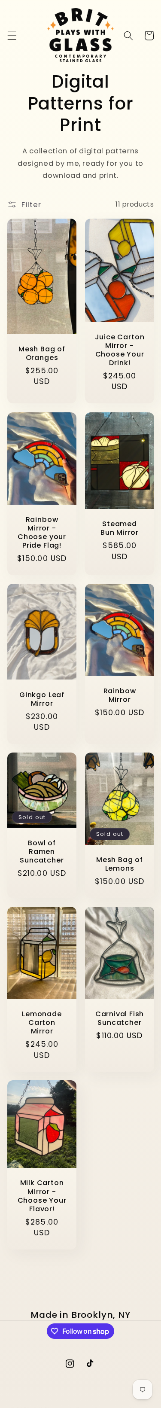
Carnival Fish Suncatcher (119, 1018)
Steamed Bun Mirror (119, 528)
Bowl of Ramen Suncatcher (42, 852)
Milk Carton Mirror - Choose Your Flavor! (41, 1196)
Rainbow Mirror (119, 695)
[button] (11, 35)
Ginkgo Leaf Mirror (41, 699)
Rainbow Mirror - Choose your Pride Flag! (42, 532)
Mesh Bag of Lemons (119, 864)
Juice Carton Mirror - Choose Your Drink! (119, 350)
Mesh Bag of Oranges (41, 353)
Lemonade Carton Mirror (41, 1023)
